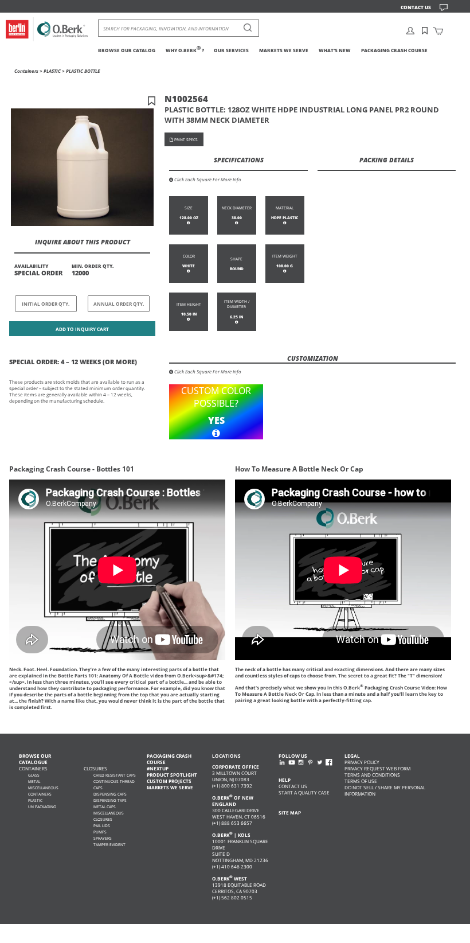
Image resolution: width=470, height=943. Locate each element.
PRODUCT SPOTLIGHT (172, 774)
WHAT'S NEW (335, 50)
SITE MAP (290, 812)
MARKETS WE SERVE (283, 50)
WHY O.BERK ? (185, 50)
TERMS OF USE (360, 781)
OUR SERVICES (231, 50)
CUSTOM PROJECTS (169, 781)
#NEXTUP (158, 768)
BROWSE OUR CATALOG (126, 50)
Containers (26, 71)
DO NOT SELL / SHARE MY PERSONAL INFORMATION (384, 790)
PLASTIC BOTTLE (83, 71)
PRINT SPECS (185, 139)
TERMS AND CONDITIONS (372, 774)
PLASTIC (52, 71)
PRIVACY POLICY (361, 762)
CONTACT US (416, 7)
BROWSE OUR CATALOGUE (35, 759)
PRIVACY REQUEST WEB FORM (377, 768)
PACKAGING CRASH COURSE (394, 50)
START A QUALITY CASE (304, 792)
